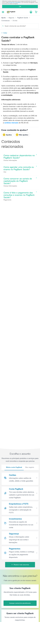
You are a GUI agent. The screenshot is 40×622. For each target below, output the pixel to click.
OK (20, 6)
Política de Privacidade (14, 2)
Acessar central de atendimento (20, 603)
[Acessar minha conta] (31, 12)
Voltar (5, 33)
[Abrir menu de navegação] (3, 12)
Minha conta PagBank (14, 467)
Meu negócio (29, 467)
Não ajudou (23, 135)
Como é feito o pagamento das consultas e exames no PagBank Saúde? (19, 195)
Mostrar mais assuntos (21, 565)
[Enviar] (3, 26)
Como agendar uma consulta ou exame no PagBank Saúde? (19, 168)
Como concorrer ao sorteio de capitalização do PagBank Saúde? (18, 181)
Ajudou (9, 135)
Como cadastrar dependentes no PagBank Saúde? (19, 156)
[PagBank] (11, 12)
